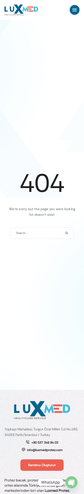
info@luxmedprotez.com (45, 450)
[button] (75, 10)
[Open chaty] (71, 482)
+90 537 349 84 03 (44, 442)
